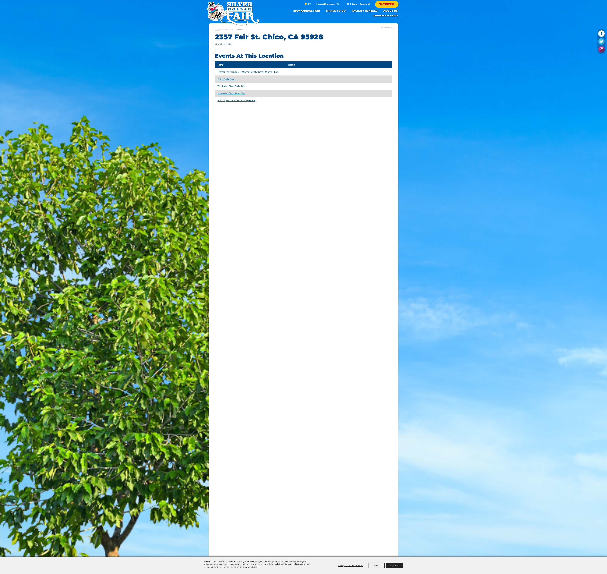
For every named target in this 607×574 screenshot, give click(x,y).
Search (369, 4)
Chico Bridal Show (226, 79)
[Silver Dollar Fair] (233, 13)
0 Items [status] (353, 4)
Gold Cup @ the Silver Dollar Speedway (237, 100)
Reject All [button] (376, 565)
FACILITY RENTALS (364, 10)
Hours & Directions (325, 4)
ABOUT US (390, 10)
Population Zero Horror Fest (231, 93)
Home (217, 30)
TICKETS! (386, 4)
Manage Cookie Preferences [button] (350, 565)
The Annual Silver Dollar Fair (231, 86)
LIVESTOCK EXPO (386, 15)
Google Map (226, 44)
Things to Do (336, 10)
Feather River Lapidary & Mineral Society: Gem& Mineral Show (248, 71)
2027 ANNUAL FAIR (306, 10)
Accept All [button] (394, 565)
